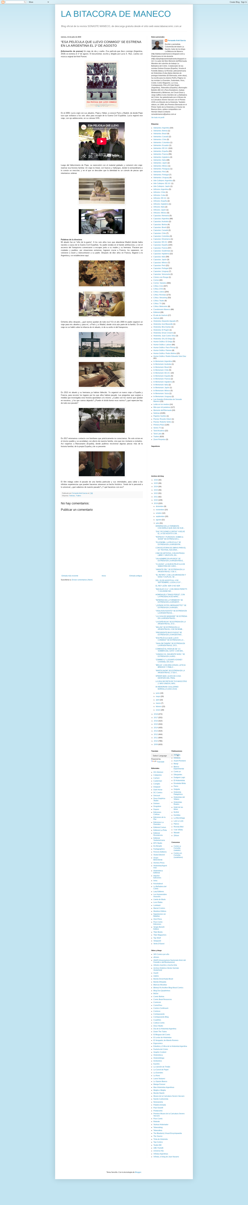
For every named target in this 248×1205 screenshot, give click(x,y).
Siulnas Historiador (160, 1125)
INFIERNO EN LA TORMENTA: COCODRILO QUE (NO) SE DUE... (170, 527)
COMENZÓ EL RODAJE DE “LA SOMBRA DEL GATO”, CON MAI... (170, 650)
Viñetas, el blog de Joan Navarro (166, 1157)
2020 (156, 500)
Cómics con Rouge (160, 277)
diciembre (160, 506)
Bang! (176, 764)
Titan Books (158, 932)
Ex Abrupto (157, 846)
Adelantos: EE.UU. (160, 148)
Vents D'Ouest (158, 944)
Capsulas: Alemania (161, 216)
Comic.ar (177, 772)
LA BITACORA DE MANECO (116, 14)
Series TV (157, 428)
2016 (156, 721)
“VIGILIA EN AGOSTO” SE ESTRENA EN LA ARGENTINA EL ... (171, 612)
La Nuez (156, 1076)
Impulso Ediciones (157, 877)
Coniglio (156, 784)
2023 (156, 490)
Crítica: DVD (158, 289)
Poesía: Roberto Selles (162, 422)
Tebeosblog (158, 1127)
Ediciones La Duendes (158, 823)
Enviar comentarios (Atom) (82, 580)
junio (158, 693)
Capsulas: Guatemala (161, 251)
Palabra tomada (159, 1105)
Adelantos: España (160, 151)
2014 (156, 728)
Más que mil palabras (161, 407)
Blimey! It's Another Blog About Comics (168, 988)
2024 (156, 487)
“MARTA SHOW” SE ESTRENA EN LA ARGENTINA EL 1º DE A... (170, 672)
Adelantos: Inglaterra (161, 157)
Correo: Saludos (159, 283)
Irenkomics (157, 1061)
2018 (156, 714)
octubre (159, 513)
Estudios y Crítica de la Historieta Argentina (170, 1046)
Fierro (176, 786)
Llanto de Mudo (159, 899)
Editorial (156, 312)
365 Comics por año (161, 954)
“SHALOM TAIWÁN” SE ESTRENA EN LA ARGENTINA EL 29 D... (170, 644)
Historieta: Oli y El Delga (162, 339)
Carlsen (156, 778)
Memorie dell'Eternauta (162, 410)
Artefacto (177, 758)
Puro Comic (158, 1119)
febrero (159, 707)
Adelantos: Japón (160, 163)
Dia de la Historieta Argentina (164, 1029)
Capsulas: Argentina (161, 219)
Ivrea (155, 881)
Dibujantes (178, 775)
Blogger (138, 1172)
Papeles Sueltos (159, 416)
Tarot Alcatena (158, 431)
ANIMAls (177, 755)
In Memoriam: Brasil (161, 367)
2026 (156, 480)
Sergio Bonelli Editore (158, 928)
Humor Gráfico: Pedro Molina (164, 353)
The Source (157, 1136)
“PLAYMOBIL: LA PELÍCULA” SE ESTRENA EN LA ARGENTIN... (169, 543)
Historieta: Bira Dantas (162, 327)
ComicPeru (157, 1005)
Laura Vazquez (159, 1079)
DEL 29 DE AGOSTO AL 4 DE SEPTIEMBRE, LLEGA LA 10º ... (169, 581)
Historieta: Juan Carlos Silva (164, 336)
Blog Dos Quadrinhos (161, 991)
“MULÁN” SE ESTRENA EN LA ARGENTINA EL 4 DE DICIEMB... (169, 628)
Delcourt (156, 796)
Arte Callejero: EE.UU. (162, 183)
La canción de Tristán (161, 1067)
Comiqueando (159, 1014)
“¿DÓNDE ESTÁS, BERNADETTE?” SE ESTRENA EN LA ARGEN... (171, 606)
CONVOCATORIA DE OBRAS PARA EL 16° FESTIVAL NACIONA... (171, 549)
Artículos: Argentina (160, 189)
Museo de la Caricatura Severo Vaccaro (168, 1096)
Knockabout (158, 884)
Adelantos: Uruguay (161, 178)
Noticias (72, 495)
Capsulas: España (160, 245)
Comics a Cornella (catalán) (177, 848)
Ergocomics (158, 1043)
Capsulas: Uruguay (160, 271)
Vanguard (157, 941)
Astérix (156, 976)
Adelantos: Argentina (161, 128)
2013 (156, 731)
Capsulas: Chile (159, 233)
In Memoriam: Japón (161, 388)
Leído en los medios (161, 404)
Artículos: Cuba (159, 195)
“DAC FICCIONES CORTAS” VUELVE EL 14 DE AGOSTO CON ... (170, 533)
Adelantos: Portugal (161, 175)
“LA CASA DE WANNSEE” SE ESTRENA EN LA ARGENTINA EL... (171, 617)
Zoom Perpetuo (159, 439)
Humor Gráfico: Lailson (162, 345)
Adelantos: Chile (159, 139)
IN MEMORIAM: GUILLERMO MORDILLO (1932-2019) (167, 688)
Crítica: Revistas (159, 295)
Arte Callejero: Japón (161, 186)
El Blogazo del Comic (161, 1035)
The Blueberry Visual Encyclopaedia (167, 1133)
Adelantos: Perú (159, 172)
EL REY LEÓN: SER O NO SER (168, 586)
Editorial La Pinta (160, 830)
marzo (158, 703)
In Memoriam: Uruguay (162, 396)
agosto (159, 520)
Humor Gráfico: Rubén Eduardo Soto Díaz (169, 356)
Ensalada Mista (180, 783)
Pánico (176, 824)
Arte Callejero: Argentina (163, 181)
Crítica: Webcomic (160, 306)
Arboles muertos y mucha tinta (165, 965)
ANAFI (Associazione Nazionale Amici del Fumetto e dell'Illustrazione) (169, 961)
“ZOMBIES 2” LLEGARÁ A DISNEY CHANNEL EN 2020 (169, 661)
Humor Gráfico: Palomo (162, 350)
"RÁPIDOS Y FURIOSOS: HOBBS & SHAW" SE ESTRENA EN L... (169, 538)
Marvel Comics (159, 908)
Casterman (157, 781)
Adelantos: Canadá (160, 137)
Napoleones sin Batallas (159, 915)
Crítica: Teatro (158, 301)
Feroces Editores (160, 852)
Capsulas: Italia (159, 257)
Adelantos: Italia (159, 160)
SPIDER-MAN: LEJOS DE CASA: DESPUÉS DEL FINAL (168, 677)
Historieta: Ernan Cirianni (163, 333)
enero (158, 710)
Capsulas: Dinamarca (161, 239)
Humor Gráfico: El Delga (162, 342)
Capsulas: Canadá (160, 230)
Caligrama (157, 775)
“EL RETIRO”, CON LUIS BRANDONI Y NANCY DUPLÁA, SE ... (171, 576)
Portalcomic (158, 1111)
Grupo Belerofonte (157, 859)
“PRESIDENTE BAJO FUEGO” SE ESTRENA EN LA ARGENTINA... (169, 634)
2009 (156, 744)
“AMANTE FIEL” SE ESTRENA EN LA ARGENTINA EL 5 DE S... (170, 570)
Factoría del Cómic (160, 1049)
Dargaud (156, 787)
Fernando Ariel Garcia (177, 41)
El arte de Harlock (160, 315)
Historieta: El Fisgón (161, 330)
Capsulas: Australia (160, 222)
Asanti (155, 973)
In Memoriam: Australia (162, 364)
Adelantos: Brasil (160, 134)
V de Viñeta (178, 830)
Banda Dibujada (159, 982)
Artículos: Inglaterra (160, 204)
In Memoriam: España (161, 376)
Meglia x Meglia (159, 1090)
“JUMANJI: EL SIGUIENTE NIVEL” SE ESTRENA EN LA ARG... (170, 655)
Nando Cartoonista (160, 1099)
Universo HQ (158, 1151)
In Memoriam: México (161, 391)
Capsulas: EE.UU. (160, 242)
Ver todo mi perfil (157, 118)
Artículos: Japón (159, 210)
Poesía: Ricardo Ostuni (162, 419)
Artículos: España (160, 201)
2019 (156, 503)
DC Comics (157, 793)
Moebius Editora (159, 911)
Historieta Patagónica (178, 793)
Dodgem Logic (179, 777)
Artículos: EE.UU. (160, 198)
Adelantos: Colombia (161, 143)
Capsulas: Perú (159, 265)
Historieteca (158, 1055)
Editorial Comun (159, 827)
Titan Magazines (159, 935)
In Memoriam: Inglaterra (162, 382)
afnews (156, 957)
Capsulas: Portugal (160, 268)
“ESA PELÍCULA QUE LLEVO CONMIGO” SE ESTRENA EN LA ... (170, 639)
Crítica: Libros (158, 292)
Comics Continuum (160, 1008)
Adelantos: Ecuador (161, 145)
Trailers (78, 495)
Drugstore (157, 806)
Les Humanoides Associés (160, 895)
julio (158, 523)
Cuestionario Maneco (161, 309)
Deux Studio (158, 1026)
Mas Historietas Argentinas (163, 1087)
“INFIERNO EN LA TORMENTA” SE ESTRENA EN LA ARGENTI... (169, 601)
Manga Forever (159, 1084)
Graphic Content (159, 1052)
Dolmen (156, 803)
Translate (160, 762)
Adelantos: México (160, 166)
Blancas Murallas (160, 985)
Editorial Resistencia (158, 834)
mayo (158, 696)
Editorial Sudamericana (159, 839)
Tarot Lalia (157, 434)
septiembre (160, 516)
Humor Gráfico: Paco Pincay (164, 348)
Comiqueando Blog (161, 1017)
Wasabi (177, 833)
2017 (156, 718)
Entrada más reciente (70, 576)
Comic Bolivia (158, 997)
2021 (156, 497)
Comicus (156, 1011)
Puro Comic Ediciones (158, 923)
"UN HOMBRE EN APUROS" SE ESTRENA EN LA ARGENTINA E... (170, 560)
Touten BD (157, 1145)
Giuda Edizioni (159, 855)
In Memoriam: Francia (161, 379)
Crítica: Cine (158, 286)
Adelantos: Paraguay (161, 169)
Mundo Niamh (158, 1093)
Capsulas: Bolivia (160, 225)
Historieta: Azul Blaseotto (163, 324)
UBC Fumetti (158, 1148)
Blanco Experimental (179, 768)
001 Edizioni (158, 772)
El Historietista (179, 780)
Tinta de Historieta (160, 1139)
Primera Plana (159, 425)
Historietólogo (158, 1058)
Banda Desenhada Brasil (163, 979)
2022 (156, 493)
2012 (156, 734)
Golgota (177, 789)
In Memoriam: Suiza (161, 393)
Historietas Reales (178, 803)
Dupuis (156, 809)
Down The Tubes (160, 1032)
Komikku (177, 815)
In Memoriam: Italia (160, 385)
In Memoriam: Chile (161, 370)
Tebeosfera (157, 1130)
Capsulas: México (160, 263)
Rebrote (156, 1122)
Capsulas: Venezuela (161, 274)
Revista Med (178, 827)
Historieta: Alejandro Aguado (164, 321)
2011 (156, 738)
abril (158, 700)
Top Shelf (157, 938)
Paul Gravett (158, 1108)
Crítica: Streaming (160, 298)
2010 (156, 741)
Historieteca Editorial (158, 872)
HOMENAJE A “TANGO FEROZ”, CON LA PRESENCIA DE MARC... (170, 596)
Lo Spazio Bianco (160, 1081)
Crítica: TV (157, 304)
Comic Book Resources (162, 999)
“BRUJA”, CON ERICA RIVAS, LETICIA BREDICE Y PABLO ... (170, 666)
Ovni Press (157, 919)
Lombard (156, 905)
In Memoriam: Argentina (162, 361)
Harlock (156, 318)
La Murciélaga (179, 818)
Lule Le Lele (178, 821)
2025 (156, 483)
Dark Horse (157, 790)
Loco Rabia (157, 902)
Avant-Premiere (180, 761)
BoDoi (155, 994)
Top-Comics (158, 1142)
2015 (156, 724)
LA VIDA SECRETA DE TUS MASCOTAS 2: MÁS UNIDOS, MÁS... (171, 682)
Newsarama (158, 1102)
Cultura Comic (159, 1023)
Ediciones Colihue (157, 813)
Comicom (157, 1002)
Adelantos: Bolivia (160, 131)
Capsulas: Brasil (159, 227)
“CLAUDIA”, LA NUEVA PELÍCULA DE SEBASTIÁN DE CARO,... (170, 565)
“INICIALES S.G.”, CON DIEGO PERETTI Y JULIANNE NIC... (171, 590)
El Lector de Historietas (162, 1037)
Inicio (104, 576)
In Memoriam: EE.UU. (161, 373)
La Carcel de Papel (160, 1070)
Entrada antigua (135, 576)
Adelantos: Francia (160, 154)
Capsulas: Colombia (161, 236)
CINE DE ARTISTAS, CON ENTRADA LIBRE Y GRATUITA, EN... (170, 554)
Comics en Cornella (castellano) (178, 855)
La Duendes (158, 1073)
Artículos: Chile (159, 192)
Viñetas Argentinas (160, 1154)
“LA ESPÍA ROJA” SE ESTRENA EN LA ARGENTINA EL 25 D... (171, 623)
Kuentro (156, 1064)
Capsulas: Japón (160, 260)
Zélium (176, 836)
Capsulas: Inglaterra (161, 254)
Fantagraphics (159, 849)
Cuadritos (157, 1020)
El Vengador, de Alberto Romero (165, 1040)
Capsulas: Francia (160, 248)
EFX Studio (157, 843)
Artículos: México (160, 213)
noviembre (160, 510)
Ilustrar (176, 812)
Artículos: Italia (159, 207)
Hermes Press (158, 863)
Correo (156, 280)
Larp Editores (158, 892)
